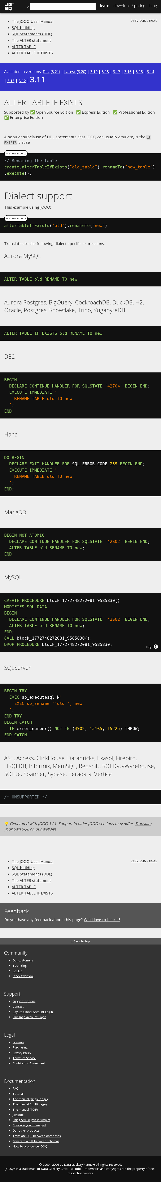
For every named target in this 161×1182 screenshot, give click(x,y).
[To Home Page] (9, 10)
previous (138, 20)
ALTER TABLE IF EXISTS (32, 52)
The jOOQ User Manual (32, 21)
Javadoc (18, 1115)
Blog (153, 5)
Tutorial (18, 1094)
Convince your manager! (29, 1125)
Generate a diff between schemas (36, 1141)
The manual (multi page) (30, 1104)
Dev (46, 71)
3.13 (10, 80)
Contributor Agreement (29, 1063)
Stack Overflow (23, 976)
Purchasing (20, 1047)
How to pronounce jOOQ (30, 1146)
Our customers (23, 960)
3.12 (22, 80)
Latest (70, 71)
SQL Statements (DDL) (32, 33)
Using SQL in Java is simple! (31, 1120)
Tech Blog (20, 966)
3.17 (116, 71)
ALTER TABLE (24, 46)
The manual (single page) (30, 1099)
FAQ (15, 1088)
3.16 (127, 71)
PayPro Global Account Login (33, 1012)
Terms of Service (24, 1058)
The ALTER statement (31, 40)
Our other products (26, 1130)
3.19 (93, 71)
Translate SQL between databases (37, 1136)
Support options (24, 1001)
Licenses (18, 1042)
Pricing (129, 5)
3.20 (81, 71)
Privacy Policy (22, 1053)
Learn (104, 5)
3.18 (105, 71)
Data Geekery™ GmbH (79, 1165)
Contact (18, 1007)
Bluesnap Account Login (29, 1017)
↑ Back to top (80, 941)
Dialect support (38, 195)
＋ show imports (16, 153)
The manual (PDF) (25, 1109)
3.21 (55, 71)
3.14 (150, 71)
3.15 (139, 71)
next (153, 20)
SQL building (23, 27)
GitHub (17, 971)
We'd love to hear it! (102, 919)
